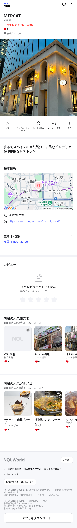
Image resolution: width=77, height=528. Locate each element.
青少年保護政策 (51, 468)
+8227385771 (16, 215)
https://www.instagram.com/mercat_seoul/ (34, 221)
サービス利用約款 (12, 468)
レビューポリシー (12, 473)
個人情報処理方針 (32, 468)
